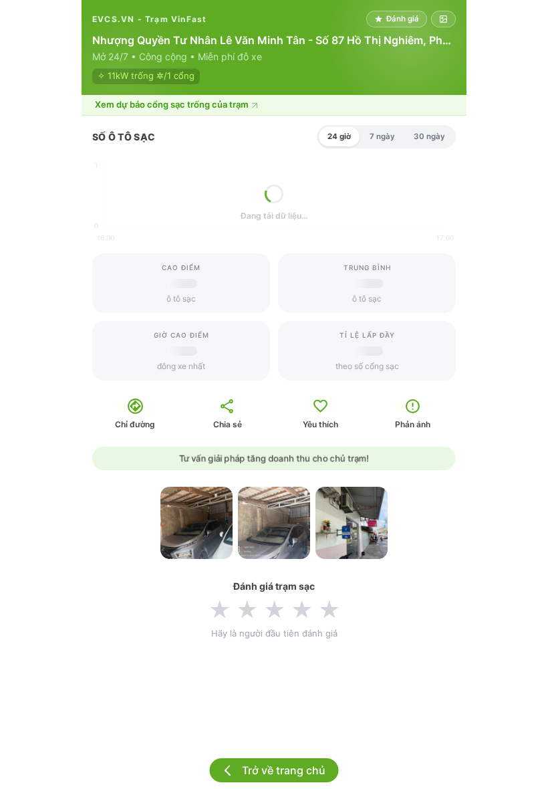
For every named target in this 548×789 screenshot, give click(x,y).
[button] (274, 105)
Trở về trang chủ (283, 770)
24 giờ (339, 136)
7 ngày (382, 136)
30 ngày (429, 136)
